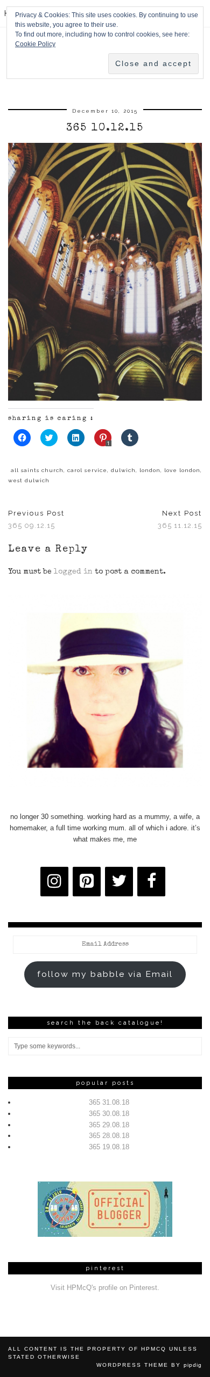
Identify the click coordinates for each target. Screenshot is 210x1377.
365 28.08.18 (109, 1136)
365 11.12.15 (180, 519)
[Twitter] (119, 881)
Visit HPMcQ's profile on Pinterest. (105, 1288)
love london (182, 470)
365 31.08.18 (109, 1102)
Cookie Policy (35, 44)
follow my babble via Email (105, 974)
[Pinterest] (87, 881)
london (149, 470)
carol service (87, 470)
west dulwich (29, 480)
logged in (73, 572)
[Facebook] (151, 881)
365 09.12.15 (36, 519)
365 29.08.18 (109, 1125)
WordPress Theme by (149, 1365)
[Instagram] (54, 881)
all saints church (37, 470)
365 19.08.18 (109, 1147)
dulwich (123, 470)
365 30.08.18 (109, 1114)
